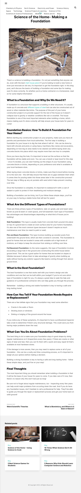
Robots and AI (49, 14)
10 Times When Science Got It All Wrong (58, 449)
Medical (38, 14)
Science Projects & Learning (35, 11)
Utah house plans (32, 83)
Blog (59, 14)
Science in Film (55, 11)
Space (8, 11)
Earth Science (29, 8)
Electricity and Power (46, 8)
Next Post (59, 407)
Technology (17, 11)
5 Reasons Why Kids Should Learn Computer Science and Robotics (58, 464)
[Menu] (6, 3)
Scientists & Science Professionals (19, 14)
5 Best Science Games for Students (18, 464)
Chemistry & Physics (14, 8)
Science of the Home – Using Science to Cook (20, 449)
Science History (63, 8)
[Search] (75, 7)
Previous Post (17, 406)
